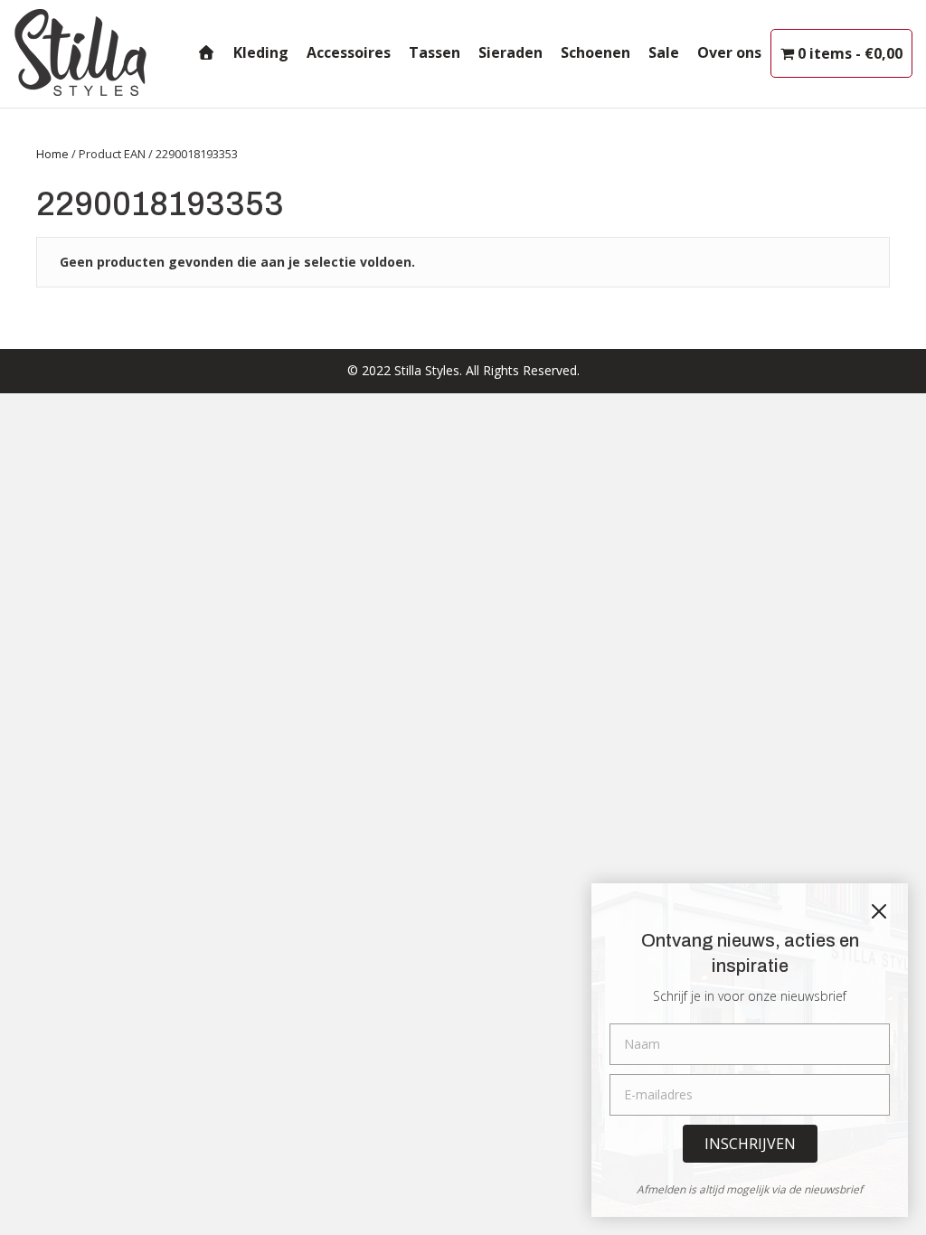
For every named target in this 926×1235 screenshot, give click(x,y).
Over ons (729, 52)
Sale (663, 52)
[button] (750, 1144)
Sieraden (510, 52)
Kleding (260, 52)
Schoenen (595, 52)
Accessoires (349, 52)
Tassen (434, 52)
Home (52, 154)
